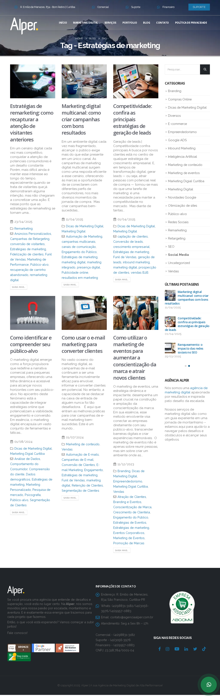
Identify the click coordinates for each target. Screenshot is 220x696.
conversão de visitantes (27, 244)
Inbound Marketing (182, 148)
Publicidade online (75, 272)
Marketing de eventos (184, 173)
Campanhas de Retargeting (29, 239)
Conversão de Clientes (78, 465)
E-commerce (177, 124)
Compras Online (180, 99)
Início (63, 22)
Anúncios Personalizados (32, 233)
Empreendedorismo (127, 481)
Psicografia (33, 495)
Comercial (103, 7)
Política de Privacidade (191, 22)
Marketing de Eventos (129, 538)
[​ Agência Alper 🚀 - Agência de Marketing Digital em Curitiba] (24, 25)
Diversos (174, 115)
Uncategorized (179, 263)
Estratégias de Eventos (129, 522)
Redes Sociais (178, 222)
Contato (162, 22)
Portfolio (129, 22)
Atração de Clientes (132, 497)
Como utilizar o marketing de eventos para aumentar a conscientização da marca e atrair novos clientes (134, 357)
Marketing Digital (85, 22)
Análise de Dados (27, 459)
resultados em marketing (80, 277)
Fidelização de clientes (27, 254)
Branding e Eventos (127, 502)
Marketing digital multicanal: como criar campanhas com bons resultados (81, 119)
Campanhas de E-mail (77, 459)
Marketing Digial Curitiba (27, 453)
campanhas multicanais (78, 241)
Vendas (67, 449)
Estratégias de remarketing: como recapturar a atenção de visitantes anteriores (31, 122)
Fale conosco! (17, 633)
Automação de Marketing (84, 236)
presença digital (88, 267)
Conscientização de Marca (132, 507)
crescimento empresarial (131, 247)
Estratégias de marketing (28, 249)
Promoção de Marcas (128, 543)
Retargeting (176, 238)
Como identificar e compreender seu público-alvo (30, 344)
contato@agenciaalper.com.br (131, 617)
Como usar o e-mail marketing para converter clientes (83, 344)
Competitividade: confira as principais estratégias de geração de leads (132, 119)
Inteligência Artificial (182, 156)
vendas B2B (139, 272)
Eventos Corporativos (128, 533)
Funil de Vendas (124, 257)
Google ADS (177, 140)
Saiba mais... (18, 287)
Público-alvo (39, 264)
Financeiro (168, 7)
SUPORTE (199, 7)
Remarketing (23, 228)
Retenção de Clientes (87, 485)
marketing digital (74, 262)
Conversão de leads (128, 241)
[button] (185, 366)
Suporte (135, 7)
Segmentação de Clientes (80, 490)
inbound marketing (136, 262)
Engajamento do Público (79, 252)
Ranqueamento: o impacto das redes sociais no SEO (190, 348)
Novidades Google (182, 197)
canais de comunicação (79, 247)
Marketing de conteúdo (82, 444)
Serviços (110, 22)
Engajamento (93, 470)
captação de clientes (133, 236)
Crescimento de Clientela (131, 512)
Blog (146, 22)
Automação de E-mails (82, 454)
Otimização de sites (182, 205)
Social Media (178, 254)
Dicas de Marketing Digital (84, 226)
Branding (124, 471)
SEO (171, 246)
